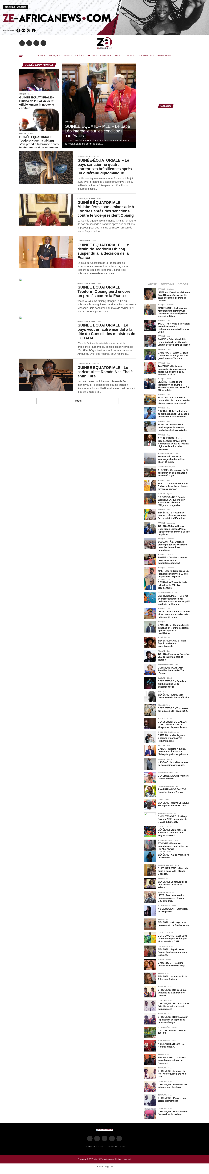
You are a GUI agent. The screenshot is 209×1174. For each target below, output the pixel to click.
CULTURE (91, 55)
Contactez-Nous (116, 1147)
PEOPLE (118, 55)
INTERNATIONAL (145, 55)
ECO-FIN (66, 55)
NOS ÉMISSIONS (164, 55)
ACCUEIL (41, 55)
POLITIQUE (53, 55)
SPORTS (130, 55)
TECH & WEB (105, 55)
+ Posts (77, 401)
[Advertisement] (167, 81)
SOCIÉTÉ (78, 55)
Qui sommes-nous (93, 1147)
